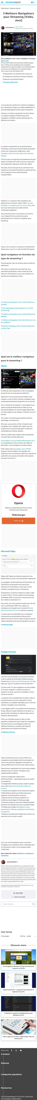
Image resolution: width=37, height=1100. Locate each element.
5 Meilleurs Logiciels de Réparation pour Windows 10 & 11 (18, 1014)
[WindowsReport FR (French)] (13, 2)
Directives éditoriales (11, 1066)
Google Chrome (8, 652)
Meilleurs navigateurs (26, 854)
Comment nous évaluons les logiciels (17, 1072)
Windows (7, 1086)
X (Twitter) (16, 1050)
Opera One (5, 61)
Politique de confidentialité (13, 1095)
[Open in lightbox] (18, 378)
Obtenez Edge (8, 625)
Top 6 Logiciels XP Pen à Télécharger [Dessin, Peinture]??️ (19, 1038)
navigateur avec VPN (21, 449)
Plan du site (8, 1092)
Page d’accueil (5, 8)
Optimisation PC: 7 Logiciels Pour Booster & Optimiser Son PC (18, 991)
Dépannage (8, 1079)
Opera (4, 366)
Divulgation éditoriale (11, 1068)
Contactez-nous (9, 1059)
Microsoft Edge (8, 551)
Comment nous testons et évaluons (16, 1070)
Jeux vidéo (8, 1083)
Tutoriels (7, 1081)
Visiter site (17, 521)
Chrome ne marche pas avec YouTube (23, 681)
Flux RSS (7, 1090)
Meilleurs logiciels (15, 8)
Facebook (11, 1050)
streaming (4, 856)
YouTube (21, 1050)
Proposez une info (10, 1061)
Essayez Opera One (11, 82)
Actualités (8, 1077)
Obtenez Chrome (9, 732)
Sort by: (22, 936)
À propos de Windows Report (14, 1056)
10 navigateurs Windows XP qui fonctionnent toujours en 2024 (18, 967)
